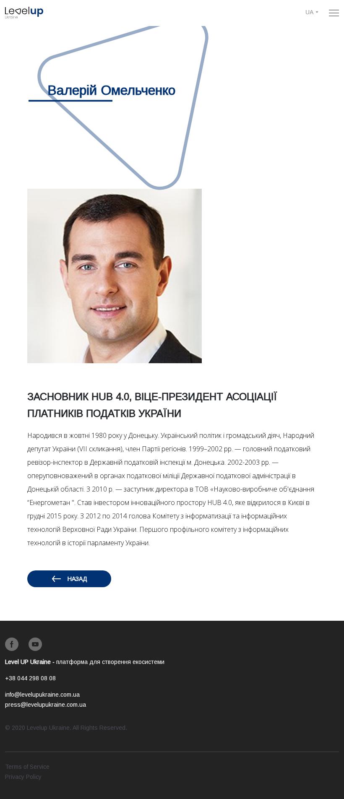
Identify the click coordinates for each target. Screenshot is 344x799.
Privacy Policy (23, 776)
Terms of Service (27, 766)
